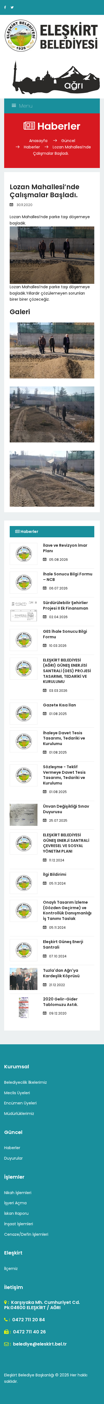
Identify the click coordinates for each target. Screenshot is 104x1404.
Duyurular (13, 1158)
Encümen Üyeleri (20, 1103)
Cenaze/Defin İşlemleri (26, 1234)
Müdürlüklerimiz (19, 1113)
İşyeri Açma (15, 1203)
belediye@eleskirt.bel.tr (39, 1344)
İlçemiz (11, 1268)
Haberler (32, 147)
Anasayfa (39, 140)
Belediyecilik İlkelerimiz (25, 1082)
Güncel (68, 140)
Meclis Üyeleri (17, 1093)
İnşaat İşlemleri (18, 1224)
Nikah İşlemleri (17, 1192)
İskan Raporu (16, 1213)
